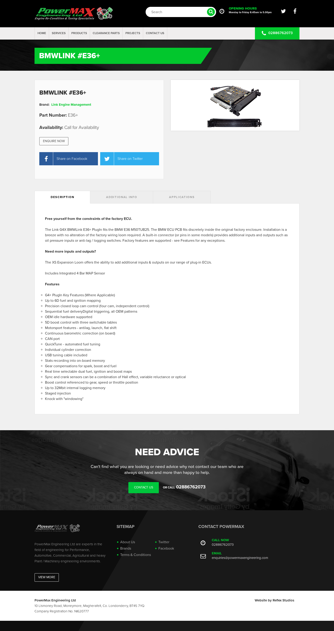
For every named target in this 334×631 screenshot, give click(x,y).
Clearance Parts (106, 33)
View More (46, 577)
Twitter (163, 542)
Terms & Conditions (135, 555)
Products (79, 33)
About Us (127, 542)
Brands (125, 548)
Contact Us (155, 33)
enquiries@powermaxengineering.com (240, 558)
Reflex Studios (283, 600)
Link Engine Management (71, 105)
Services (59, 33)
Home (41, 33)
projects (132, 33)
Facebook (166, 548)
